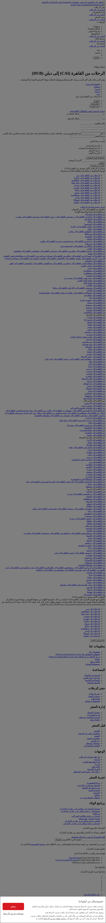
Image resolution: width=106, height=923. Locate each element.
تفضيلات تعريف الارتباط (13, 913)
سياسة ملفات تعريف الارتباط (54, 918)
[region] (53, 909)
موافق (13, 906)
